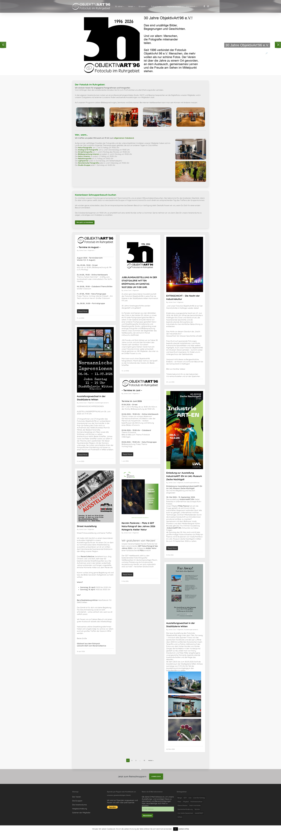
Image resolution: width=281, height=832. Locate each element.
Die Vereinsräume (79, 805)
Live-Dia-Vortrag (199, 798)
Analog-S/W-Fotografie (88, 150)
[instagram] (208, 6)
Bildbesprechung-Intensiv (88, 154)
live (190, 798)
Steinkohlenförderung (185, 809)
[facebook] (204, 6)
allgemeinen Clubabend (124, 138)
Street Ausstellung (87, 526)
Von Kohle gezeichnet (185, 813)
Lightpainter (83, 161)
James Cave (82, 250)
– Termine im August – (88, 247)
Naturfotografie (85, 147)
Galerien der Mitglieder (81, 812)
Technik (197, 809)
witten (179, 817)
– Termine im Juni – (132, 390)
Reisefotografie (84, 158)
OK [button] (176, 829)
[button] (85, 222)
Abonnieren (147, 815)
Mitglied (186, 802)
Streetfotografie (85, 152)
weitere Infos (183, 829)
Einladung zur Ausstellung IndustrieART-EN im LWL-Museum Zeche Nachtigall (184, 476)
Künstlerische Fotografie (88, 163)
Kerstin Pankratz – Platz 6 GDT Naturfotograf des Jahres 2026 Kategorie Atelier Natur (138, 526)
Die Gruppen (77, 801)
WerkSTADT (199, 813)
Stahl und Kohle (195, 805)
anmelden (156, 776)
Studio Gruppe (84, 165)
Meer (179, 802)
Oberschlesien (182, 805)
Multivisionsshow (196, 802)
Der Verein (76, 797)
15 (144, 760)
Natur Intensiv (84, 156)
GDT (185, 798)
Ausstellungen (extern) (102, 403)
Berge (179, 798)
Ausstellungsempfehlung (191, 482)
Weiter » (150, 760)
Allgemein (91, 250)
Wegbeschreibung (79, 809)
